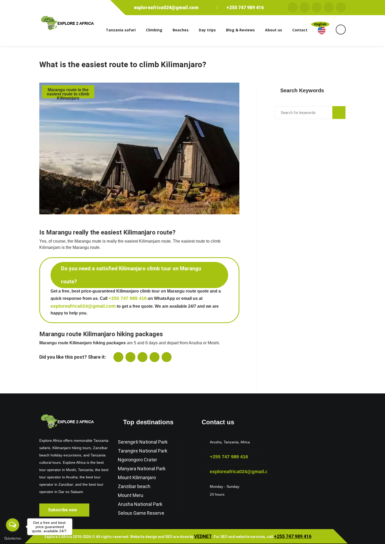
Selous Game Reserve (141, 513)
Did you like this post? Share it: (72, 357)
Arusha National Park (140, 504)
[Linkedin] (341, 7)
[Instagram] (329, 7)
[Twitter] (305, 7)
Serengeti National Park (143, 442)
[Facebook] (293, 7)
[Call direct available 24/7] (212, 7)
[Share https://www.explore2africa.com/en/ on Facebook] (130, 357)
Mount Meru (130, 495)
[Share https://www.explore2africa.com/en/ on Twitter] (142, 357)
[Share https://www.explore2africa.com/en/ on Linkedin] (155, 357)
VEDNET (203, 536)
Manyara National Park (142, 468)
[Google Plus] (317, 7)
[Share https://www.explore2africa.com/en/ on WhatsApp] (118, 357)
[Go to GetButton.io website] (12, 538)
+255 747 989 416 (244, 7)
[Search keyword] (338, 112)
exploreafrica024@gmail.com (166, 7)
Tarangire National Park (142, 451)
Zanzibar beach (134, 486)
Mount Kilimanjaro (137, 477)
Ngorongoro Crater (137, 459)
